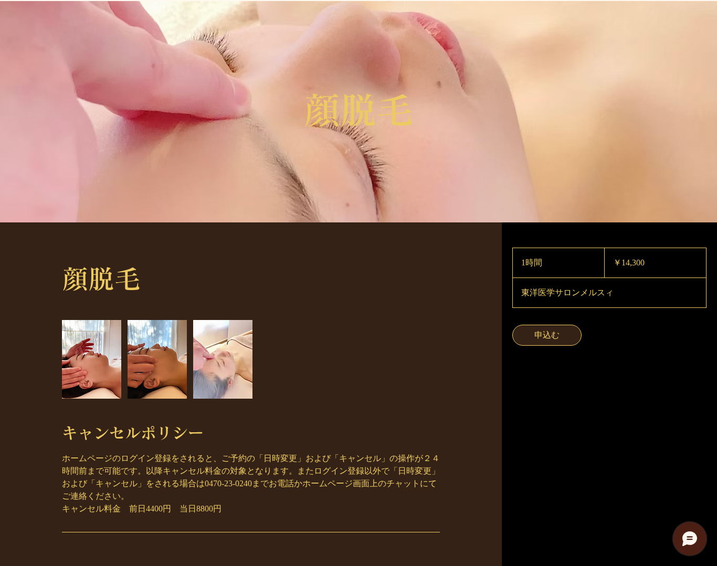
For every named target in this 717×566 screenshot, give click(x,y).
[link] (547, 335)
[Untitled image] (91, 359)
